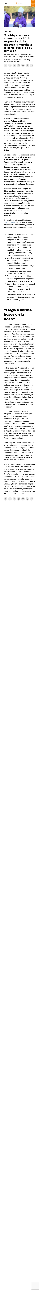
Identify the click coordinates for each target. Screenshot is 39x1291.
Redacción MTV (8, 70)
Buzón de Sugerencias (33, 2)
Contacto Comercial (33, 6)
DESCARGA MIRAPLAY (33, 0)
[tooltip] (5, 65)
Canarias (7, 31)
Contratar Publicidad (33, 4)
